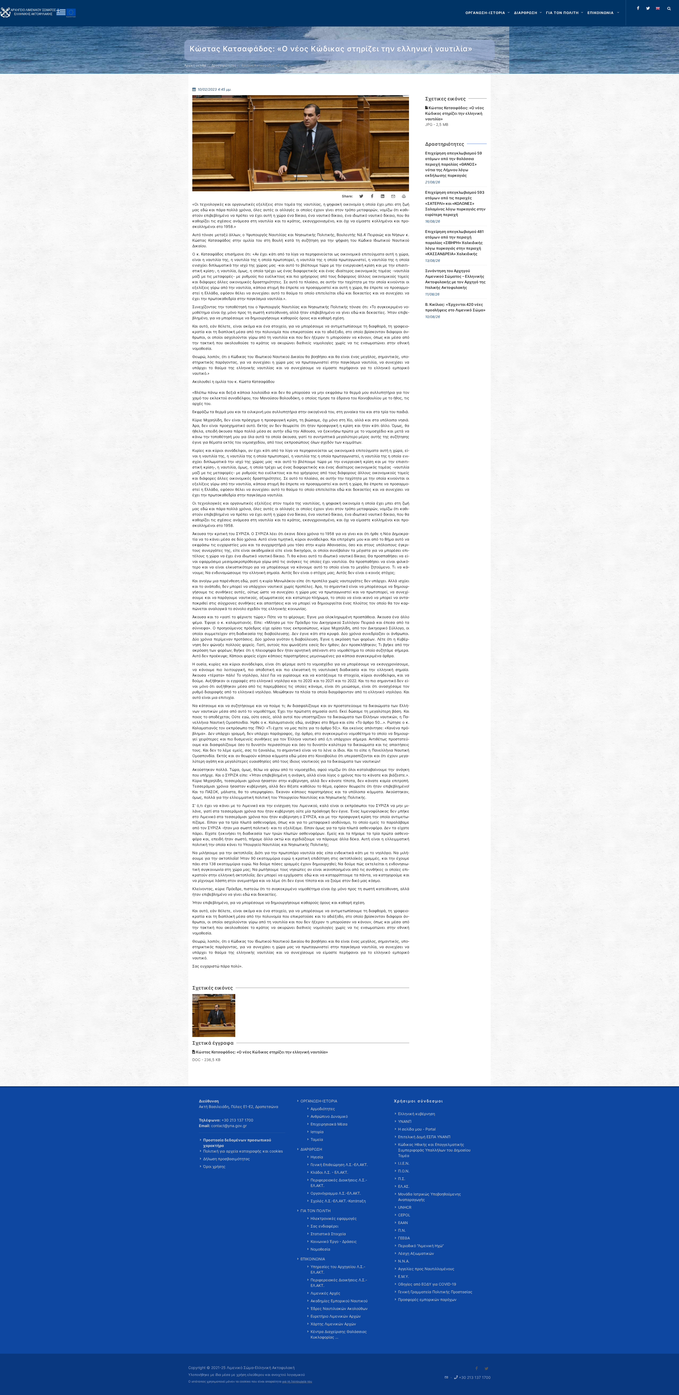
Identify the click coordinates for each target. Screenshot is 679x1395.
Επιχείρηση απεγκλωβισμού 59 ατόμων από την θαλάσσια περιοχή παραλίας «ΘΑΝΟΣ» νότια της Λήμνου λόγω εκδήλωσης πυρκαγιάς (453, 164)
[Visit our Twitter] (486, 1368)
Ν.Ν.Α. (404, 1261)
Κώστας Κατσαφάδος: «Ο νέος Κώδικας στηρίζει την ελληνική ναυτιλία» (454, 113)
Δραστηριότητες (223, 65)
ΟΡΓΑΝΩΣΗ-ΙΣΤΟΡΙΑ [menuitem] (319, 1101)
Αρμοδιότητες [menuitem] (323, 1108)
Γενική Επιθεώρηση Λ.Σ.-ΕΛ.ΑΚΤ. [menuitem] (339, 1164)
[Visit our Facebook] (476, 1368)
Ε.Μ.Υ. (403, 1276)
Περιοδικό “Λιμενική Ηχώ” (421, 1245)
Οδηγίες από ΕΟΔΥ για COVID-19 (427, 1284)
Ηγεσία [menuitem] (317, 1157)
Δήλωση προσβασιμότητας (226, 1158)
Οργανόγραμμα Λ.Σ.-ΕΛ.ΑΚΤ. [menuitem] (336, 1193)
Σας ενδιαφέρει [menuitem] (324, 1226)
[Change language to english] (658, 8)
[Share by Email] (393, 196)
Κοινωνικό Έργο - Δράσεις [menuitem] (334, 1241)
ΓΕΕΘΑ (404, 1238)
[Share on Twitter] (361, 196)
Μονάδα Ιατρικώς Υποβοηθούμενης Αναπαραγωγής (429, 1197)
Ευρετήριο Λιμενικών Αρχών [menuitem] (336, 1316)
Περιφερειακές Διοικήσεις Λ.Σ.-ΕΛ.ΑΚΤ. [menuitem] (339, 1183)
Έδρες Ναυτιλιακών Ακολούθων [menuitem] (339, 1308)
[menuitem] (604, 12)
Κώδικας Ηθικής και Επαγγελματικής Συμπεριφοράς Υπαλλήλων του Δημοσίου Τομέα (434, 1150)
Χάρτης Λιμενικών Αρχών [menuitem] (333, 1324)
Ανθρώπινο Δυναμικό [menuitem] (329, 1116)
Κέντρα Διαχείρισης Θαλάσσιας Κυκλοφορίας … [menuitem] (339, 1334)
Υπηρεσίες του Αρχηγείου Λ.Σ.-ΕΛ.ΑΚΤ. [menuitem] (338, 1269)
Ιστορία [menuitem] (317, 1131)
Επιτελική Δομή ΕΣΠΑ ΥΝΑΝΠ (424, 1136)
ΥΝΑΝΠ (404, 1121)
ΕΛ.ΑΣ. (404, 1186)
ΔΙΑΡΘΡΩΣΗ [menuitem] (311, 1149)
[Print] (404, 196)
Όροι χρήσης (214, 1166)
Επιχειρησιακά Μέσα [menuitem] (329, 1124)
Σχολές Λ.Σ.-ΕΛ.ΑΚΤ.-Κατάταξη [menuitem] (338, 1201)
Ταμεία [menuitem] (317, 1139)
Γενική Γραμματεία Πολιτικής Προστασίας (435, 1292)
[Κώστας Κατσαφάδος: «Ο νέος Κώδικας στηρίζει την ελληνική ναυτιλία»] (214, 1015)
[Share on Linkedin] (382, 196)
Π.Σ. (401, 1178)
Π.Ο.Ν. (404, 1171)
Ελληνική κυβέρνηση (416, 1113)
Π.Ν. (402, 1230)
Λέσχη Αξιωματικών (416, 1253)
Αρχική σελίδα (195, 65)
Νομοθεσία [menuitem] (320, 1249)
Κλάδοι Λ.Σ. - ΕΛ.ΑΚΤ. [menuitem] (329, 1172)
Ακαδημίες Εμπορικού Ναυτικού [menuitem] (339, 1301)
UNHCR (404, 1207)
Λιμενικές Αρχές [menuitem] (325, 1293)
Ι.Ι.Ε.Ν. (404, 1163)
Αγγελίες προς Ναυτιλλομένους (426, 1268)
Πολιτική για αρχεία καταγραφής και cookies (243, 1151)
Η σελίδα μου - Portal (417, 1129)
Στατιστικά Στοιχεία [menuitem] (328, 1233)
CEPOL (404, 1215)
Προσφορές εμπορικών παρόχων (427, 1299)
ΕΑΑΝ (403, 1222)
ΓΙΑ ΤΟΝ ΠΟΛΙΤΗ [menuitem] (315, 1210)
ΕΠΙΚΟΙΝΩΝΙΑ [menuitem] (313, 1259)
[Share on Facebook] (372, 196)
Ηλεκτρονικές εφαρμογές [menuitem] (334, 1218)
